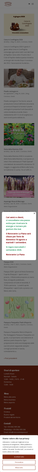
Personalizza (19, 462)
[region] (19, 453)
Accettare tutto (19, 457)
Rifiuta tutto (19, 468)
